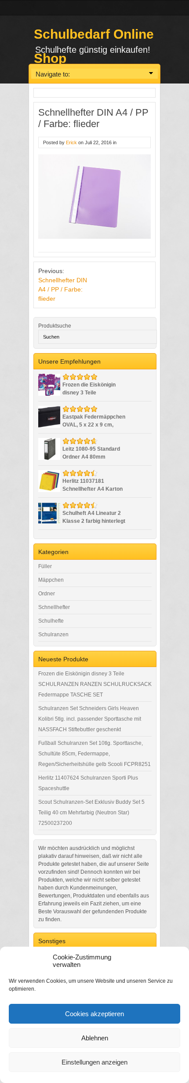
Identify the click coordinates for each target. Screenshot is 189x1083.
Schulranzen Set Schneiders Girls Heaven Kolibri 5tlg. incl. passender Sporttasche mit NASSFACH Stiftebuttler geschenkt (89, 719)
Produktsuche (54, 326)
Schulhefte (51, 621)
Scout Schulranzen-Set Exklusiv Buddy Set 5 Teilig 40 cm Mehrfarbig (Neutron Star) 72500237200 (91, 812)
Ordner (46, 594)
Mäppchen (51, 580)
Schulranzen (53, 634)
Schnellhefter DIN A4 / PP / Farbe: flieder (62, 289)
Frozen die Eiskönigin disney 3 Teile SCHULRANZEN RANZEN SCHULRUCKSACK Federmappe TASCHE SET (95, 684)
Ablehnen (94, 1038)
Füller (45, 566)
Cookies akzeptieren (94, 1013)
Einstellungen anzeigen (94, 1062)
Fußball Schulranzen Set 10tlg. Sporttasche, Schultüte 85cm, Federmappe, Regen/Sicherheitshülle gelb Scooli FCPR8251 (94, 753)
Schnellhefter (54, 607)
